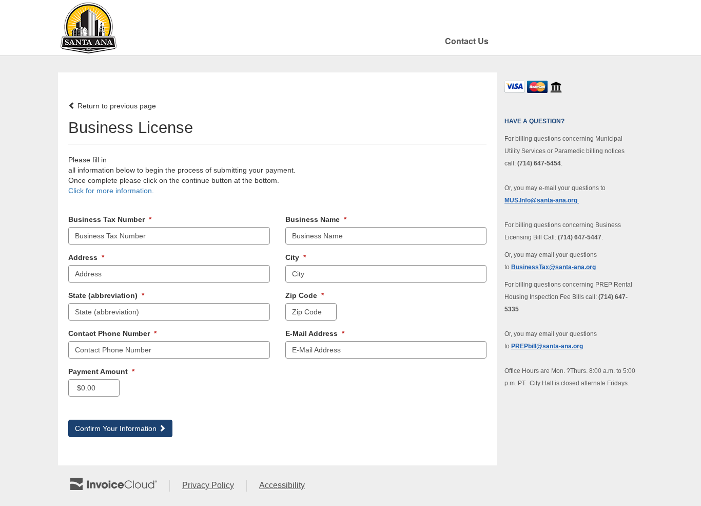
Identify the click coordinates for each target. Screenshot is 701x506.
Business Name (315, 219)
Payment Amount (101, 371)
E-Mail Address (314, 333)
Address (86, 257)
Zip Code (304, 295)
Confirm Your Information (117, 428)
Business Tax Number (109, 219)
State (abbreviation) (106, 295)
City (295, 257)
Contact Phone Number (112, 333)
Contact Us (467, 41)
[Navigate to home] (88, 27)
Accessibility (288, 486)
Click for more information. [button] (111, 190)
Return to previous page (115, 106)
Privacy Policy (214, 486)
